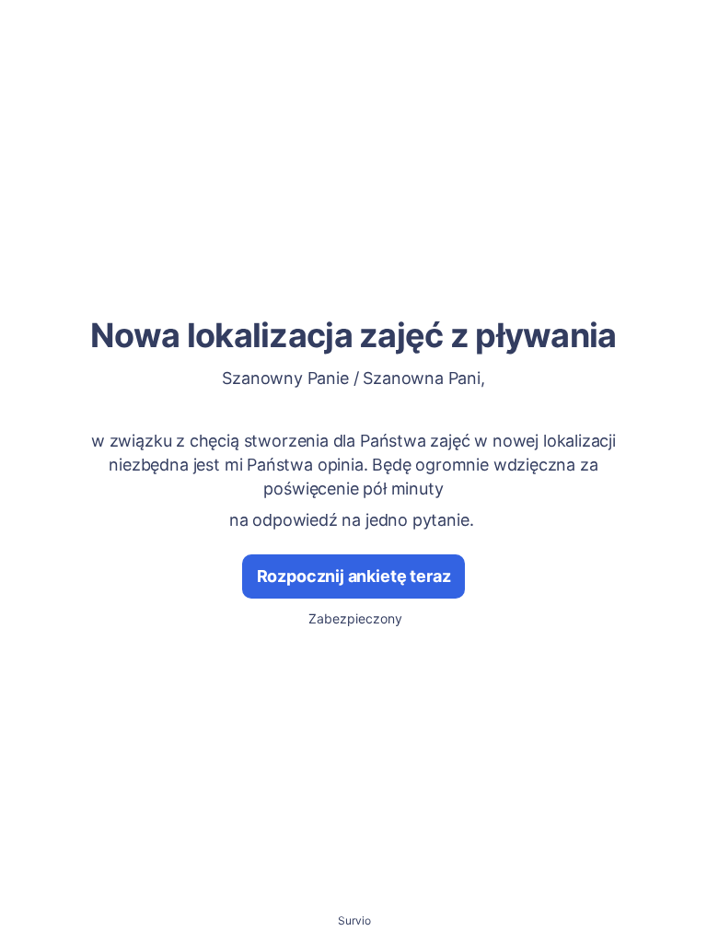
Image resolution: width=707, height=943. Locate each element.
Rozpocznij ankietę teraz (354, 576)
